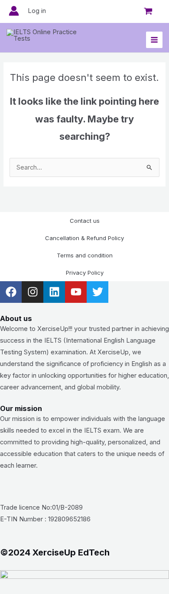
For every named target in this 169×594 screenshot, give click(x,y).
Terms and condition (85, 255)
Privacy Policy (85, 272)
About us (16, 318)
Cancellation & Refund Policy (84, 237)
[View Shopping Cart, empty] (148, 11)
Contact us (85, 220)
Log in (37, 11)
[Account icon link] (14, 11)
